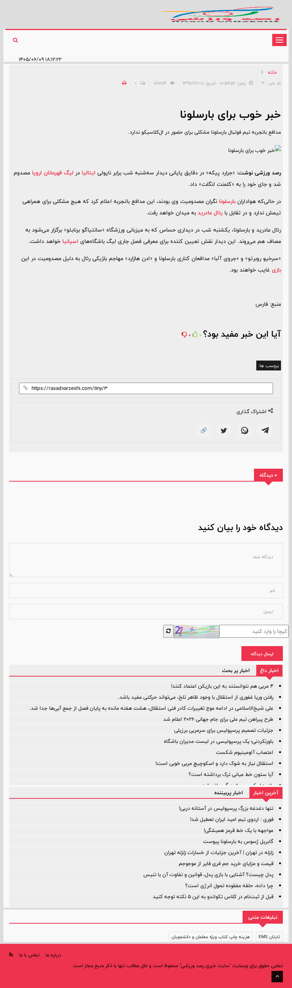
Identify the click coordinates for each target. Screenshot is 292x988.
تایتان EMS (269, 936)
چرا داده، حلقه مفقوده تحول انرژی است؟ (229, 885)
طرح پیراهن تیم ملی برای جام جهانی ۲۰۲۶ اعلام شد (218, 719)
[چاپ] (123, 83)
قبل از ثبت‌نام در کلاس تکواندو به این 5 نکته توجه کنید (213, 896)
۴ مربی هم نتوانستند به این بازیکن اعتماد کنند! (222, 686)
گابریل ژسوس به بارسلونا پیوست (238, 841)
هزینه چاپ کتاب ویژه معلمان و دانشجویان (210, 936)
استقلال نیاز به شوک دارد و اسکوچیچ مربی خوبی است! (214, 763)
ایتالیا (88, 172)
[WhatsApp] (244, 431)
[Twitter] (224, 431)
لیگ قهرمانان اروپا (52, 172)
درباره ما (53, 955)
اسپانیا (70, 241)
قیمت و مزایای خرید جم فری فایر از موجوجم (226, 863)
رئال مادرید (210, 212)
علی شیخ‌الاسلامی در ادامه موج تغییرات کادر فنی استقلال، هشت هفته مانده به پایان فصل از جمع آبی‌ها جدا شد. (151, 708)
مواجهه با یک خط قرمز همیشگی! (238, 830)
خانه (272, 72)
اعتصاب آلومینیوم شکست (244, 752)
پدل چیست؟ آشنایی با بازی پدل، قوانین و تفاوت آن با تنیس (208, 874)
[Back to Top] (277, 976)
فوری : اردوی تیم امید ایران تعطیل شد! (231, 819)
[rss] (11, 954)
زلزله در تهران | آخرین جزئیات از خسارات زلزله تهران (218, 852)
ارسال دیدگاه (262, 654)
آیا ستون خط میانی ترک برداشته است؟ (231, 774)
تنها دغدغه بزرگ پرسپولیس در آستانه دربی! (226, 808)
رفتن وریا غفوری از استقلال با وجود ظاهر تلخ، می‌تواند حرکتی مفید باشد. (195, 697)
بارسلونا (227, 201)
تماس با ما (29, 955)
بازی (276, 270)
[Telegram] (265, 431)
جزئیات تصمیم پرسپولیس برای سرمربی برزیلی (223, 730)
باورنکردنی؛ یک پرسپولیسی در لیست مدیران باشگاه (218, 741)
